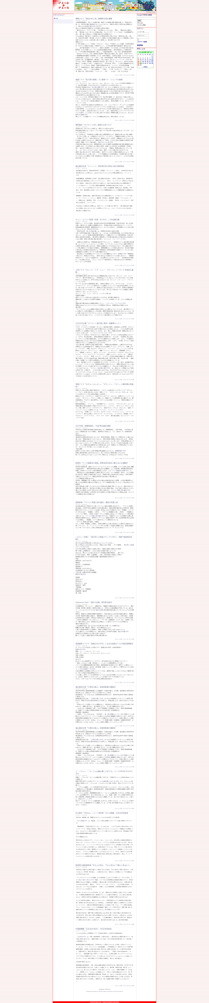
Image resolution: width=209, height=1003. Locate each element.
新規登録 (140, 45)
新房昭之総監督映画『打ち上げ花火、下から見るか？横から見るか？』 (103, 865)
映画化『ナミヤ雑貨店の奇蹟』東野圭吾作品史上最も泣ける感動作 (102, 463)
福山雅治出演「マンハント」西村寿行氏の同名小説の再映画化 (100, 166)
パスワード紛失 (142, 42)
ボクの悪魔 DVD (82, 821)
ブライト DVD (91, 202)
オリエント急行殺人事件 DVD (100, 368)
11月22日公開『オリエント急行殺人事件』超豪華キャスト (98, 323)
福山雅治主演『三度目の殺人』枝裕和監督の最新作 (96, 687)
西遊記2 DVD (122, 254)
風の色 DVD (87, 152)
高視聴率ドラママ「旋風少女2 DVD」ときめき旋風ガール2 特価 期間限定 (104, 644)
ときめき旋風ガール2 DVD (86, 669)
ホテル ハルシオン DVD (117, 392)
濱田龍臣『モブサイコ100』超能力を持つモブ (94, 125)
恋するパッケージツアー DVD (119, 59)
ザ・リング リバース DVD (95, 525)
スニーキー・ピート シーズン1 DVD (119, 348)
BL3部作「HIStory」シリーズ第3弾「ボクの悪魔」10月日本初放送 (102, 813)
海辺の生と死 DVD (95, 26)
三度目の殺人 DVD (97, 698)
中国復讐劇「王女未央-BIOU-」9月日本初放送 (94, 929)
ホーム (56, 18)
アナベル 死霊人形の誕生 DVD (120, 490)
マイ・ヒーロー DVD (93, 844)
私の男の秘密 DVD (98, 87)
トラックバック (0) (128, 75)
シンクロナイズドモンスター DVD (101, 333)
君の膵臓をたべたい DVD (116, 714)
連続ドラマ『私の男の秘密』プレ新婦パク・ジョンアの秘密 (99, 80)
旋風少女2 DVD (80, 649)
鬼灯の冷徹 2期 (100, 610)
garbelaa (84, 20)
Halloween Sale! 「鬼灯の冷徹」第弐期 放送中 (94, 602)
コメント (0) (118, 75)
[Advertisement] (100, 997)
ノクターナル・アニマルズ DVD (115, 303)
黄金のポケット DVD (85, 799)
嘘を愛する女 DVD (114, 40)
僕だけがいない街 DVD (105, 142)
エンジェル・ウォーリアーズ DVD (115, 239)
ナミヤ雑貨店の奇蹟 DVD (120, 470)
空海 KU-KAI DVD (92, 229)
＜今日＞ (145, 67)
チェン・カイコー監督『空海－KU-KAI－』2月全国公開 (97, 220)
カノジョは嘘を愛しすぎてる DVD (108, 781)
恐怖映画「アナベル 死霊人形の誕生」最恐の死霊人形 (97, 502)
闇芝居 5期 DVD (81, 574)
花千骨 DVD (127, 965)
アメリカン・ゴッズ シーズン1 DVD (111, 410)
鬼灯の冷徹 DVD (123, 631)
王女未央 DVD (81, 936)
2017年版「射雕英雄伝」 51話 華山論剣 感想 (93, 426)
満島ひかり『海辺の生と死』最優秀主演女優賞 (94, 19)
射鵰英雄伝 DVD (120, 451)
